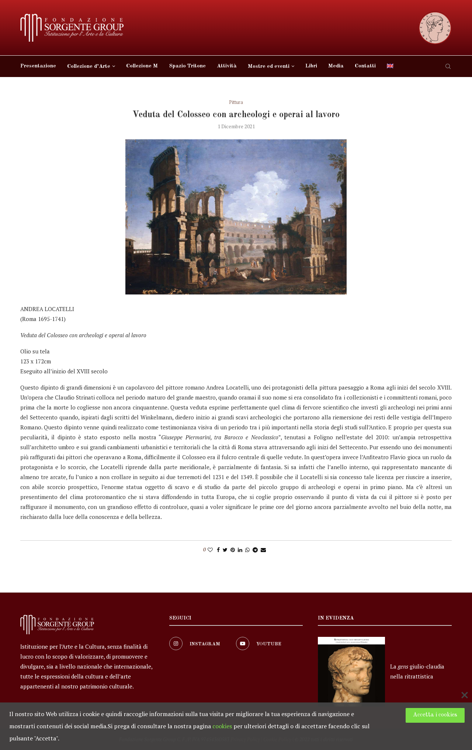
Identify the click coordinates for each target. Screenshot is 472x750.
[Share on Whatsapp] (247, 549)
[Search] (448, 66)
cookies (222, 726)
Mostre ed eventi (268, 66)
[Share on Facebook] (218, 549)
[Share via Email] (263, 549)
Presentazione (38, 66)
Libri (311, 66)
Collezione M (142, 66)
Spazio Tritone (187, 66)
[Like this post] (210, 549)
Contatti (365, 66)
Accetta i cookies (435, 715)
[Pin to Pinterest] (232, 549)
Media (336, 66)
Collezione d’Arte (88, 66)
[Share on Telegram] (255, 549)
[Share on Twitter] (225, 549)
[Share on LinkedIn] (240, 549)
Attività (227, 66)
